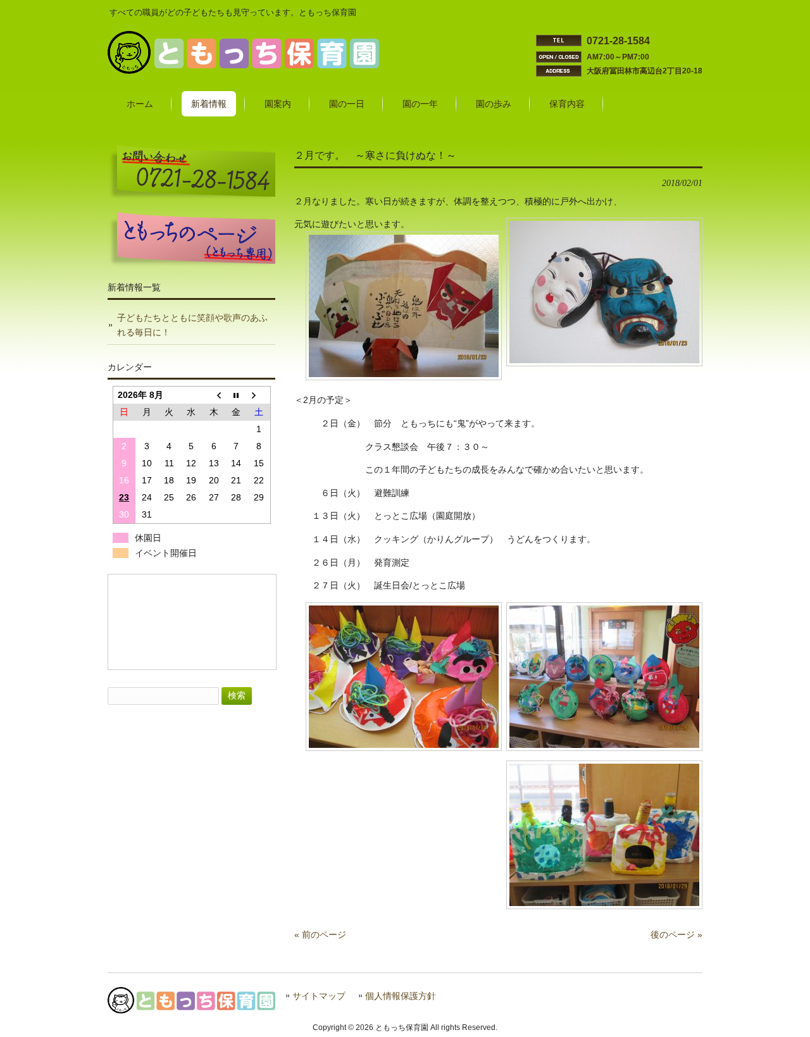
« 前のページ (320, 934)
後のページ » (676, 934)
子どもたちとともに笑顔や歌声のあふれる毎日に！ (192, 325)
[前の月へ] (213, 395)
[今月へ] (236, 395)
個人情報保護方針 (400, 996)
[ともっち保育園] (243, 71)
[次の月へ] (258, 395)
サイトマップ (319, 996)
